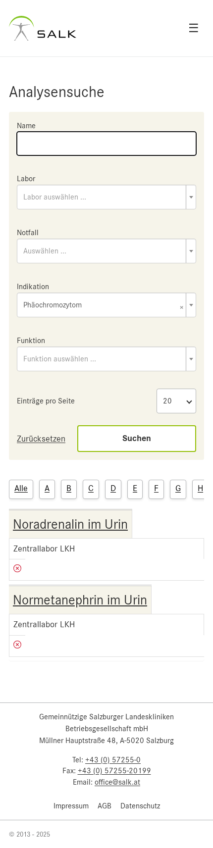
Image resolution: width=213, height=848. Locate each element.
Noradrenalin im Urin (70, 524)
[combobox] (106, 197)
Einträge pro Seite (46, 401)
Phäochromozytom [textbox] (103, 305)
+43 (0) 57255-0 (113, 759)
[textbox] (106, 197)
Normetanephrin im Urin (80, 600)
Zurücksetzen (41, 439)
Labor (26, 178)
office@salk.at (117, 782)
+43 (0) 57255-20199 (114, 770)
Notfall (28, 232)
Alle (21, 488)
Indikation (33, 286)
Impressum (71, 805)
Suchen (136, 438)
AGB (104, 805)
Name (26, 125)
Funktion (31, 340)
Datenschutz (140, 805)
